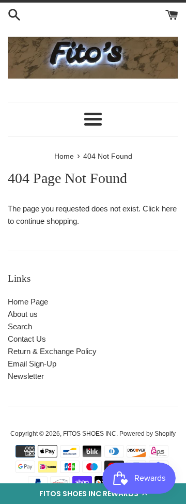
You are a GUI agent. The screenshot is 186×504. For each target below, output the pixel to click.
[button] (93, 493)
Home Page (28, 301)
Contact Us (27, 338)
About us (23, 314)
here (169, 208)
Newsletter (26, 376)
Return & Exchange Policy (52, 351)
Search (20, 326)
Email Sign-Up (32, 363)
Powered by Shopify (147, 433)
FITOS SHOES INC (89, 433)
